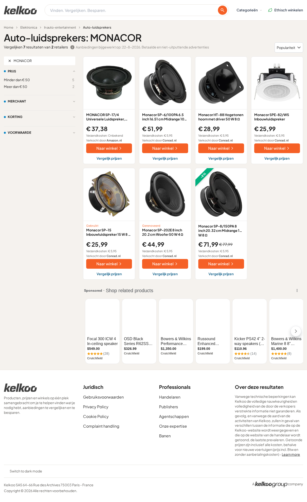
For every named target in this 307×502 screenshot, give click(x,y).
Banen (165, 435)
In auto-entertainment (60, 27)
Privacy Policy (95, 406)
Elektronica (28, 27)
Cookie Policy (96, 416)
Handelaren (169, 397)
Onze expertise (173, 426)
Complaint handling (101, 426)
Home (8, 27)
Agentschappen (174, 416)
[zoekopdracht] (222, 10)
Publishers (168, 406)
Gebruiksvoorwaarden (103, 397)
